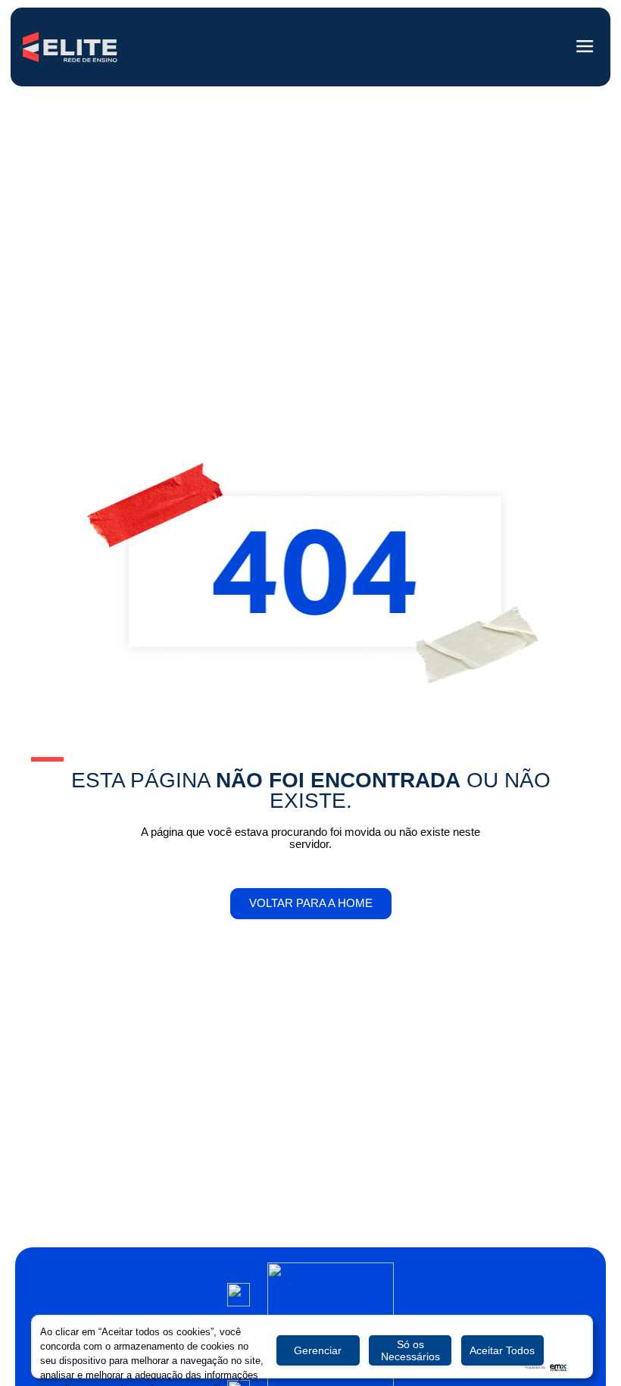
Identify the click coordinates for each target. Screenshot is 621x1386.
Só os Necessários (410, 1350)
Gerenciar (318, 1350)
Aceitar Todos (502, 1350)
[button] (586, 47)
